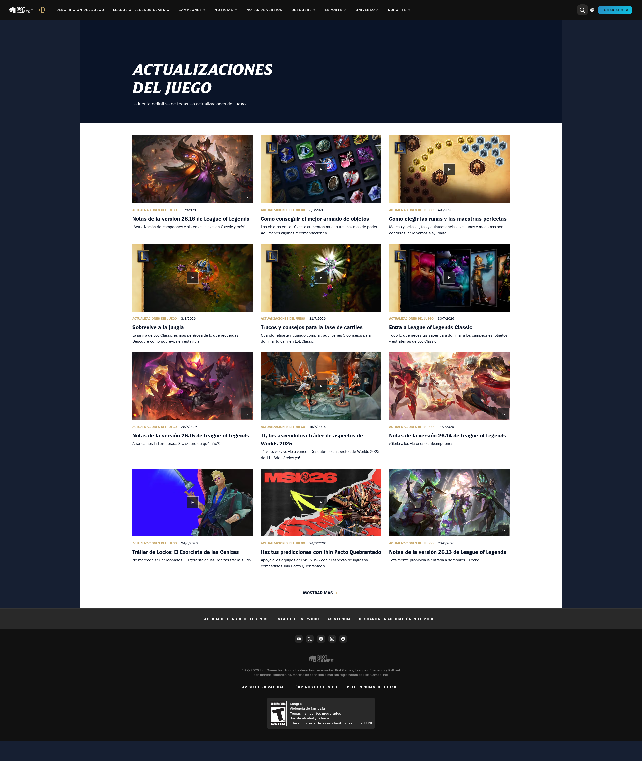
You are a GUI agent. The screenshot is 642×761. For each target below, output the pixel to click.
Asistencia (339, 619)
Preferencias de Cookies (373, 687)
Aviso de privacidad (263, 687)
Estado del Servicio (297, 619)
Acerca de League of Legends (236, 619)
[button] (192, 185)
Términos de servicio (316, 687)
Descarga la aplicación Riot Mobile (398, 619)
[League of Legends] (43, 10)
